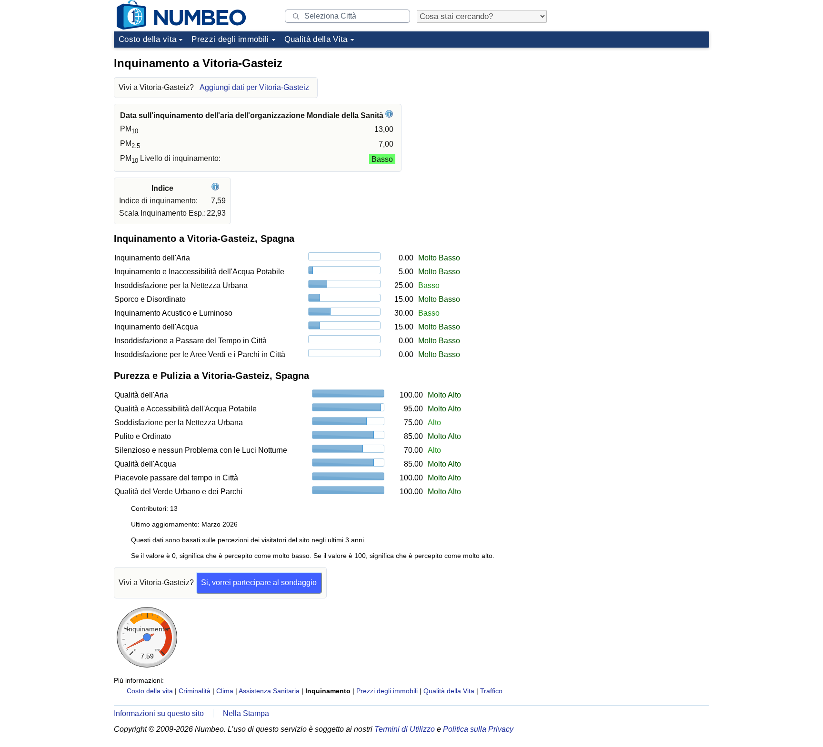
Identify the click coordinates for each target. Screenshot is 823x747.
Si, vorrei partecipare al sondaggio (259, 582)
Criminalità (195, 691)
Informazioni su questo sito (159, 713)
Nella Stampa (246, 713)
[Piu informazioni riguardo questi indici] (216, 188)
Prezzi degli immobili (230, 39)
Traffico (491, 691)
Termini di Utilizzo (404, 729)
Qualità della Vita (316, 39)
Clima (224, 691)
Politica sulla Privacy (478, 729)
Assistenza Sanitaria (269, 691)
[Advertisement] (637, 111)
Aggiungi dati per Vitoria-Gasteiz (254, 87)
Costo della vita (147, 39)
